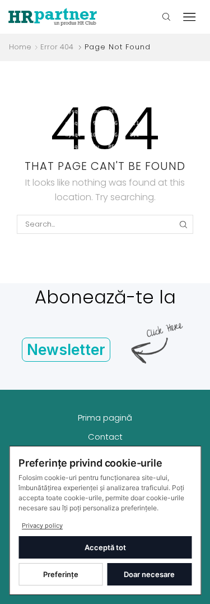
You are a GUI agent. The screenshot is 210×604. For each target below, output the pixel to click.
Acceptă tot (105, 547)
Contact (105, 436)
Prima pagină (105, 417)
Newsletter (66, 349)
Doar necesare (149, 574)
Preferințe (60, 574)
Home (20, 47)
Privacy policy (42, 525)
